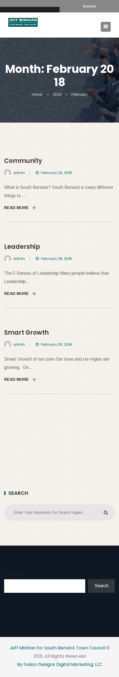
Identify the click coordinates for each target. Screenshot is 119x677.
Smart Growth (26, 332)
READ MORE (17, 207)
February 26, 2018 (56, 172)
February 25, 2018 (56, 344)
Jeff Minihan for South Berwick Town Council (57, 648)
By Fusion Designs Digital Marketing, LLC (59, 664)
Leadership (22, 246)
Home (37, 94)
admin (19, 172)
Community (23, 161)
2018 (57, 94)
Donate (89, 6)
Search (11, 573)
